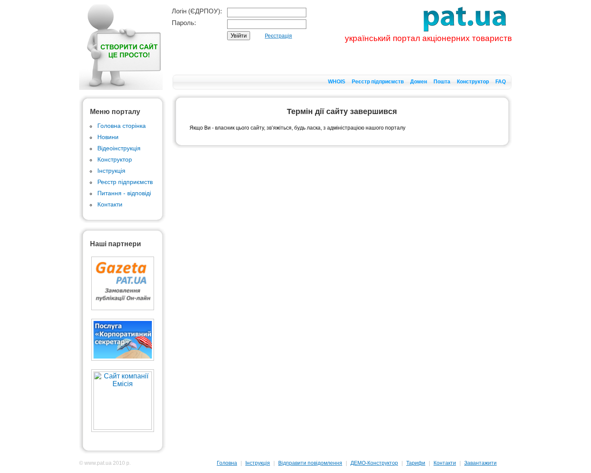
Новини (108, 136)
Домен (418, 82)
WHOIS (336, 82)
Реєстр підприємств (378, 82)
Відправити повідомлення (310, 463)
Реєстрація (278, 36)
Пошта (442, 82)
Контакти (109, 204)
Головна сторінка (121, 125)
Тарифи (415, 463)
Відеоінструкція (119, 148)
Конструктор (473, 82)
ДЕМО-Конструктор (374, 463)
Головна (227, 463)
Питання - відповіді (124, 193)
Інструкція (111, 170)
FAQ (500, 82)
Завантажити (480, 463)
